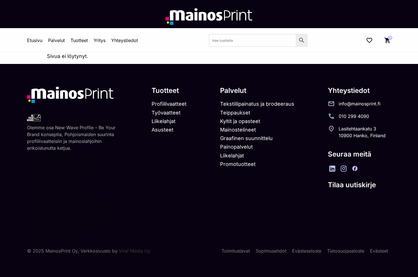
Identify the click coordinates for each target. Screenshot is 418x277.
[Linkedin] (332, 168)
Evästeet (379, 251)
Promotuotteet (238, 164)
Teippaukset (235, 113)
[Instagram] (343, 168)
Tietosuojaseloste (345, 251)
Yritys (99, 40)
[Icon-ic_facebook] (355, 168)
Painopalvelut (236, 147)
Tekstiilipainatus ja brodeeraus (257, 104)
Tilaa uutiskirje (352, 185)
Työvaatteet (166, 113)
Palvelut (56, 40)
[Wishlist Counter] (369, 40)
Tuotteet (79, 40)
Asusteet (162, 130)
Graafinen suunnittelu (246, 138)
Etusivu (34, 40)
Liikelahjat (163, 121)
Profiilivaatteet (169, 104)
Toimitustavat (236, 251)
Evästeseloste (306, 251)
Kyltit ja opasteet (240, 121)
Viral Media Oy (134, 251)
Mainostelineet (238, 130)
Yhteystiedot (124, 40)
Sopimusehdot (271, 251)
